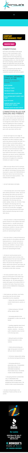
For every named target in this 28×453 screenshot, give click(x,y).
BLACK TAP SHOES (8, 100)
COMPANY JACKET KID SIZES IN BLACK (13, 107)
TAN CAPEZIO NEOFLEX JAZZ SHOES (13, 93)
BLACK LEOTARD (8, 85)
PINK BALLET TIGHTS (9, 88)
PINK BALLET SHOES (9, 90)
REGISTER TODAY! (9, 44)
